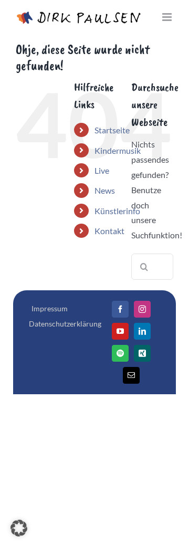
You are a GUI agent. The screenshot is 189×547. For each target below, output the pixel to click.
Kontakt (109, 231)
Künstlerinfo (117, 211)
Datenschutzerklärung (65, 323)
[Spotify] (120, 353)
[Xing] (142, 353)
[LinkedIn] (142, 331)
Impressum (50, 308)
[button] (19, 528)
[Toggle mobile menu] (167, 17)
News (104, 190)
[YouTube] (120, 331)
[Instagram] (142, 309)
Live (101, 170)
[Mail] (131, 375)
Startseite (112, 130)
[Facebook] (120, 309)
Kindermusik (117, 150)
